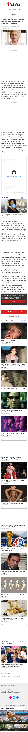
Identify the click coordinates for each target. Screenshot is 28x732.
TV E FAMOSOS (9, 674)
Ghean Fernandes (5, 28)
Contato (3, 685)
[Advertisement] (14, 65)
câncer (18, 676)
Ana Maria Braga (9, 676)
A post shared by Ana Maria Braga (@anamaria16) (14, 192)
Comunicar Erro (13, 316)
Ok (14, 301)
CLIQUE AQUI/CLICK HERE (17, 692)
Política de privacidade (11, 685)
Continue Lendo (12, 312)
